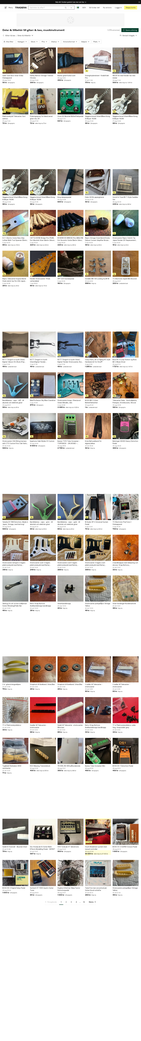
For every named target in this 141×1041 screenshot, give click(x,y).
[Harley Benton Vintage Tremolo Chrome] (43, 61)
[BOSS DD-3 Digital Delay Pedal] (15, 873)
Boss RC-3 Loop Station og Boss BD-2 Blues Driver (125, 361)
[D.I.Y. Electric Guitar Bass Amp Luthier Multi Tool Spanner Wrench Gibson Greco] (15, 223)
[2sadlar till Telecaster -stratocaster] (43, 710)
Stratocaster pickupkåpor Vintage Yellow (97, 605)
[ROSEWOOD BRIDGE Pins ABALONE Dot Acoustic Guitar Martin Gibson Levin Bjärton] (70, 223)
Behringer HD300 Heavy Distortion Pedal (125, 442)
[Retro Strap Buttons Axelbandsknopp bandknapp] (43, 588)
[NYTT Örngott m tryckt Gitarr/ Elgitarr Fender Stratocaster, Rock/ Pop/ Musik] (70, 345)
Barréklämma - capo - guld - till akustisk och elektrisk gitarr (69, 523)
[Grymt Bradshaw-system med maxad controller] (98, 831)
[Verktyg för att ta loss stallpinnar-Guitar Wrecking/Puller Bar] (15, 588)
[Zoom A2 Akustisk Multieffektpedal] (70, 101)
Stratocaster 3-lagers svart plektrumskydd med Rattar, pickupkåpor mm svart (95, 564)
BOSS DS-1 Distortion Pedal (123, 766)
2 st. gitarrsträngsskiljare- (11, 684)
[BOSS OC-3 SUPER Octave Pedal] (126, 832)
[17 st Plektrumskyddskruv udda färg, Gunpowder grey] (126, 710)
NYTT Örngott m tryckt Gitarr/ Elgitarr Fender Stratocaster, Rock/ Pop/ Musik (70, 361)
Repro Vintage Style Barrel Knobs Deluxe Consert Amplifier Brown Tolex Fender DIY (97, 239)
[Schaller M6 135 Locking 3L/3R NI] (98, 264)
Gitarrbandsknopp (64, 603)
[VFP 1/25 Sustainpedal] (70, 264)
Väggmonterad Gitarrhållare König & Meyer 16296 (97, 117)
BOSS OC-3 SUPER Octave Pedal (125, 847)
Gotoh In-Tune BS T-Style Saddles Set (125, 198)
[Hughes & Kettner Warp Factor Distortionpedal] (70, 873)
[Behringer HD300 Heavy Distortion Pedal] (126, 426)
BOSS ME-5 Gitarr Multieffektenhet (91, 401)
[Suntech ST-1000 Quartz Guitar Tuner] (43, 873)
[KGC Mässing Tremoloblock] (43, 751)
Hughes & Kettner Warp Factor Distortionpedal (69, 889)
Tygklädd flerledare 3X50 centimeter (11, 767)
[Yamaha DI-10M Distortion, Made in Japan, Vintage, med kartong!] (15, 507)
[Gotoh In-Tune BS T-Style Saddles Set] (126, 182)
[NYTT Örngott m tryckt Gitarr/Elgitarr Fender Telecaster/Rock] (43, 345)
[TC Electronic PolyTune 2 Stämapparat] (126, 507)
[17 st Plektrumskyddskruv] (15, 710)
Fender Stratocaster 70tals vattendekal (40, 280)
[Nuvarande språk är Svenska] (78, 8)
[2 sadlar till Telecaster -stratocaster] (98, 669)
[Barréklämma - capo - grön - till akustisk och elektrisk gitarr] (43, 507)
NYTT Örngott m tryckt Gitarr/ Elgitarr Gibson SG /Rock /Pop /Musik (13, 361)
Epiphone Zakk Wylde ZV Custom (42, 441)
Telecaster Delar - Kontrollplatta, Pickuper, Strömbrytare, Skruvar (125, 401)
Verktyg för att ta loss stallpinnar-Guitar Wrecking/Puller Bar (14, 605)
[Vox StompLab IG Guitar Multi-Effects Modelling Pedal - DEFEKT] (43, 832)
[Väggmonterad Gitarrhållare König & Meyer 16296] (98, 101)
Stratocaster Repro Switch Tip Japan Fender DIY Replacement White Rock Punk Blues (124, 239)
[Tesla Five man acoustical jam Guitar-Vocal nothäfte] (98, 873)
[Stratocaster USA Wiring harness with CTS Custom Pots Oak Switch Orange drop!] (15, 426)
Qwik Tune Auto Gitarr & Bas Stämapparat (12, 77)
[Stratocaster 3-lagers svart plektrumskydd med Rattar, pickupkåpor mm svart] (98, 548)
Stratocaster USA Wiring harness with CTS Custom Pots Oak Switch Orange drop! (15, 442)
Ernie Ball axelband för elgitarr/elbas (93, 442)
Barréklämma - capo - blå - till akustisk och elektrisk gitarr (13, 401)
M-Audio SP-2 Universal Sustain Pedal (96, 523)
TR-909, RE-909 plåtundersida (69, 766)
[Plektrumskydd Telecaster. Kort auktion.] (15, 101)
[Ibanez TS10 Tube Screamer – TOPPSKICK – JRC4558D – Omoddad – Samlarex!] (70, 426)
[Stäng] (139, 2)
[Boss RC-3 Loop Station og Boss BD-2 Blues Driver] (126, 345)
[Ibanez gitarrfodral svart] (70, 61)
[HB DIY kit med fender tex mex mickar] (126, 61)
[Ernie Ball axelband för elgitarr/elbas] (98, 426)
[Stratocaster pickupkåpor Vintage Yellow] (98, 588)
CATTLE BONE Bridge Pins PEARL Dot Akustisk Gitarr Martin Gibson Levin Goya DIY (42, 239)
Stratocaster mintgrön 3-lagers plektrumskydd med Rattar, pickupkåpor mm (13, 564)
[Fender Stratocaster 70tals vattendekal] (43, 264)
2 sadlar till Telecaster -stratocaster (93, 685)
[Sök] (65, 7)
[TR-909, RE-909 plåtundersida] (70, 751)
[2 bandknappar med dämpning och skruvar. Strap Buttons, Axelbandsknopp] (126, 548)
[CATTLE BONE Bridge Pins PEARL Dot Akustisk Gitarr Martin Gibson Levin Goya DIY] (43, 223)
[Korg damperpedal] (70, 182)
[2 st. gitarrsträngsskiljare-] (15, 669)
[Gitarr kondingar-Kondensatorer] (126, 588)
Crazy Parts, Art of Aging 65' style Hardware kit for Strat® (97, 361)
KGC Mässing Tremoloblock (40, 766)
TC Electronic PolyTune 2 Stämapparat (122, 523)
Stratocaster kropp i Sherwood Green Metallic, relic (69, 401)
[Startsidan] (21, 8)
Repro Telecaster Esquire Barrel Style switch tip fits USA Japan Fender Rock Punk (14, 280)
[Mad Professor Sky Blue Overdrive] (43, 385)
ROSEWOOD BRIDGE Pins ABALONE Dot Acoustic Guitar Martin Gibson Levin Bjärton (70, 239)
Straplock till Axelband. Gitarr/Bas (42, 684)
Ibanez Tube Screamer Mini (95, 766)
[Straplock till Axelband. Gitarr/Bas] (43, 669)
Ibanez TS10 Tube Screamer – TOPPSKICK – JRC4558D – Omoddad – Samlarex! (69, 442)
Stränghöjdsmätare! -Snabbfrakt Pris (97, 77)
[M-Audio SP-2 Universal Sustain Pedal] (98, 507)
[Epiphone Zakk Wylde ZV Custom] (43, 426)
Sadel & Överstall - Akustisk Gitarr (14, 847)
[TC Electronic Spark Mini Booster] (126, 264)
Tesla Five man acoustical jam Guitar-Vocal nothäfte (96, 889)
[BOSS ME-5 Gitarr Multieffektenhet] (98, 385)
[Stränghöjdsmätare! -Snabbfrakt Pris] (98, 61)
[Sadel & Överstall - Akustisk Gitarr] (15, 832)
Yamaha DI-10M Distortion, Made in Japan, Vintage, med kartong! (15, 523)
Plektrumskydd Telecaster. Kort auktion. (14, 117)
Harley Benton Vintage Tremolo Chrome (41, 77)
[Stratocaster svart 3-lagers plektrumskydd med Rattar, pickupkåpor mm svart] (43, 548)
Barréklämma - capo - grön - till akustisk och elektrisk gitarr (41, 523)
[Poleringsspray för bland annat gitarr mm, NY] (43, 101)
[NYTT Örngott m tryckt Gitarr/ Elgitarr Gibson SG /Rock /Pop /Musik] (15, 345)
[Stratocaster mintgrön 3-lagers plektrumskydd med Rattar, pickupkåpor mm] (15, 548)
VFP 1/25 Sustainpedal (66, 279)
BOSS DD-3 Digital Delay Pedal (13, 888)
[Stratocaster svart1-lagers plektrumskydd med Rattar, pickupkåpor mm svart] (70, 548)
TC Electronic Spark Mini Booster (125, 279)
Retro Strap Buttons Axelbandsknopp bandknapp (40, 605)
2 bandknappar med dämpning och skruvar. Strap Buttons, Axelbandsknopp (125, 564)
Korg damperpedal (64, 197)
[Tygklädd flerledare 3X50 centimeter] (15, 751)
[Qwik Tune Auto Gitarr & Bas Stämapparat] (15, 61)
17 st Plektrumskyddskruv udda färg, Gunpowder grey (124, 726)
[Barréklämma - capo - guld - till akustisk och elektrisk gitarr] (70, 507)
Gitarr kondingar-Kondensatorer (124, 603)
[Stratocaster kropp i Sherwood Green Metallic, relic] (70, 385)
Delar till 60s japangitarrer (94, 197)
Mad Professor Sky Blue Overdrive (42, 400)
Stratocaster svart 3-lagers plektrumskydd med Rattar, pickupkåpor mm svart (40, 564)
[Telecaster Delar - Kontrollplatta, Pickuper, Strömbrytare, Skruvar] (126, 385)
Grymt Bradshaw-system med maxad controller (96, 848)
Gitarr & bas (10, 35)
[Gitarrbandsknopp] (70, 588)
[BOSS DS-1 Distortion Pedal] (126, 751)
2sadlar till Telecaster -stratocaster (38, 726)
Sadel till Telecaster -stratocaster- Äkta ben (70, 726)
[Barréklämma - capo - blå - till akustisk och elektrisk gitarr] (15, 385)
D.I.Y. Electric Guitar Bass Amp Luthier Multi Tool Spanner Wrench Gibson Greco (15, 239)
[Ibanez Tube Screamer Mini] (98, 751)
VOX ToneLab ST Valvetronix (68, 847)
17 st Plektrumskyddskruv (11, 725)
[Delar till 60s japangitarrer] (98, 182)
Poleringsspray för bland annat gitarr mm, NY (41, 117)
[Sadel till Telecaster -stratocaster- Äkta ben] (70, 710)
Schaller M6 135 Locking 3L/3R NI (97, 279)
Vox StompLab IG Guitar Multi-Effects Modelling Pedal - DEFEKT (42, 848)
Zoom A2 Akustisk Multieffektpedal (70, 116)
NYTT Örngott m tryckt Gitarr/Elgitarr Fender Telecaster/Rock (38, 361)
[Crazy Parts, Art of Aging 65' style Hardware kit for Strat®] (98, 345)
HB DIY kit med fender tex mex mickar (124, 77)
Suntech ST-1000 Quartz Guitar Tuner (41, 889)
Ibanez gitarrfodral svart (66, 75)
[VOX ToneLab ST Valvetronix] (70, 832)
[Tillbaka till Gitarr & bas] (3, 35)
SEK (84, 8)
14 (84, 902)
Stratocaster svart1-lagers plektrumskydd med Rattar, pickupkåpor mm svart (67, 564)
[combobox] (48, 7)
